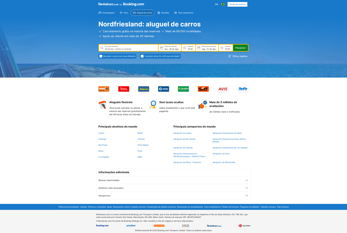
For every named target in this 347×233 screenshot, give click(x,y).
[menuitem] (106, 13)
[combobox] (130, 49)
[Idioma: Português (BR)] (222, 4)
